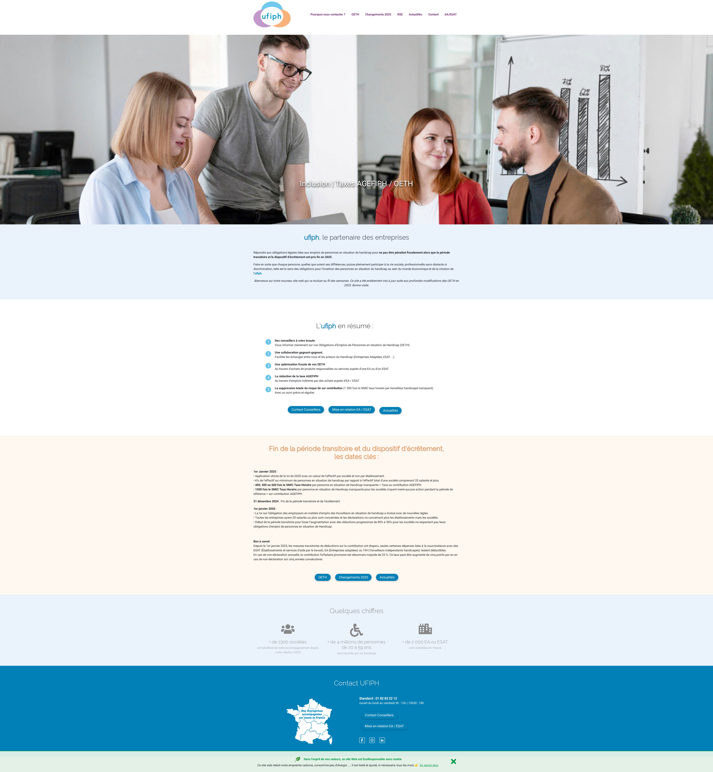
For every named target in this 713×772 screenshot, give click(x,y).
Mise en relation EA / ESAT (351, 409)
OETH (322, 577)
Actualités (390, 410)
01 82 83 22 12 (386, 698)
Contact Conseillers (306, 409)
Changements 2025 (353, 577)
